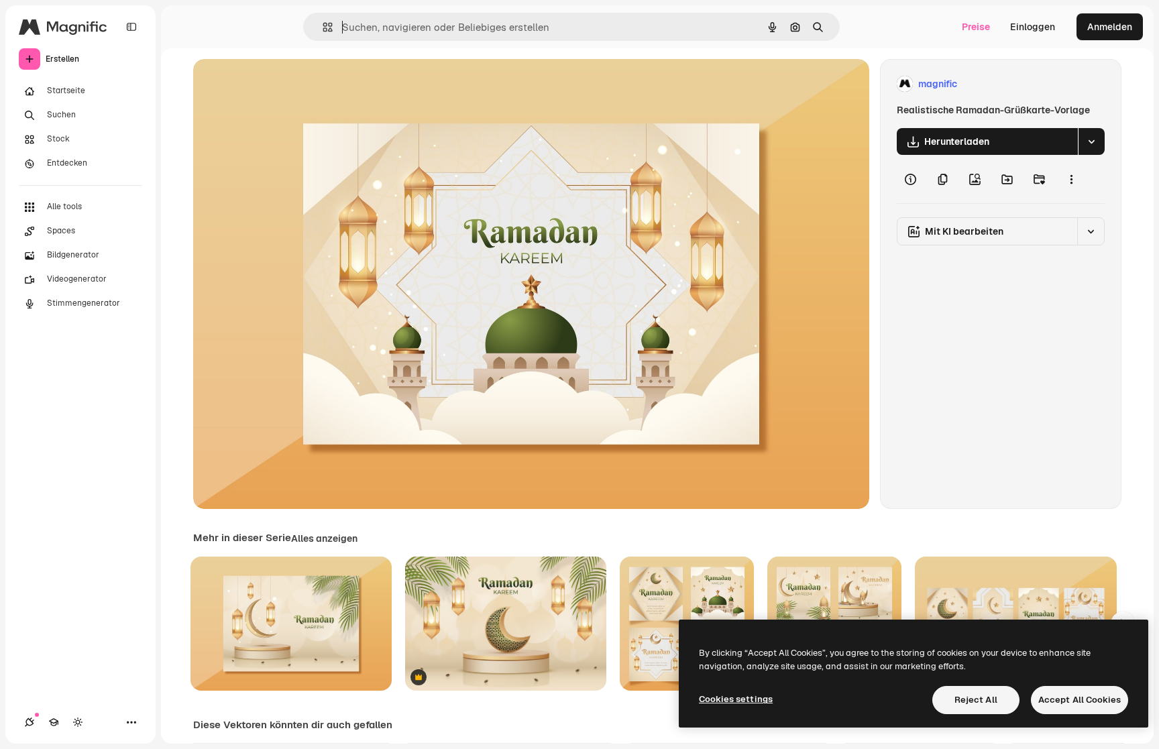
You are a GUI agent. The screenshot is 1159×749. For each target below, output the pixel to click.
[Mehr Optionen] (1071, 179)
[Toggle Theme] (78, 722)
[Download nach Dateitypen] (1091, 141)
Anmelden (1109, 27)
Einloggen (1032, 27)
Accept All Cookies (1079, 699)
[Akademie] (53, 722)
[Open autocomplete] (322, 27)
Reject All (975, 699)
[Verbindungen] (29, 722)
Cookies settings (736, 699)
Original (279, 84)
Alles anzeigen (324, 538)
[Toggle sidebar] (131, 27)
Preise (976, 27)
